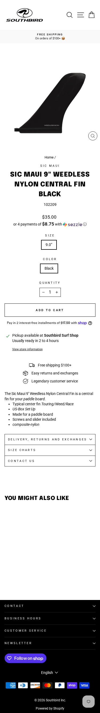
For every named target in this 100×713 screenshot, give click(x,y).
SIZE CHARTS (22, 450)
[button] (50, 224)
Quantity (50, 283)
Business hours (23, 618)
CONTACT (14, 606)
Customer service (26, 630)
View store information (27, 349)
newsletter (18, 643)
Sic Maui (50, 166)
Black (49, 268)
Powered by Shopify (50, 708)
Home (49, 157)
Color (50, 259)
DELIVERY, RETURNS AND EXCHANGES (47, 439)
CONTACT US (21, 461)
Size (50, 235)
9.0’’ (49, 245)
